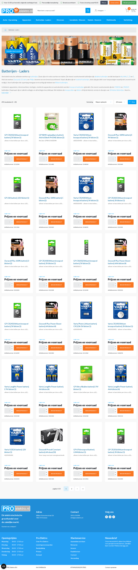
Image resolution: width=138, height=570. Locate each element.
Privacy (38, 551)
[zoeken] (87, 10)
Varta (25, 79)
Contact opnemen (110, 567)
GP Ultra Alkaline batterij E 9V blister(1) (85, 387)
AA (121, 76)
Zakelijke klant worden (13, 51)
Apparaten (26, 20)
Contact (74, 555)
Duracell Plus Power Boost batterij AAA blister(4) (119, 262)
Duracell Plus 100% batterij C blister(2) (51, 199)
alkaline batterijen (101, 76)
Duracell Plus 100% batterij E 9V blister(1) (120, 136)
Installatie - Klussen (77, 20)
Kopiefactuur (75, 551)
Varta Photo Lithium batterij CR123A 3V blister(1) (85, 324)
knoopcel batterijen (77, 87)
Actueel (39, 555)
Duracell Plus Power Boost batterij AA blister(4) (50, 324)
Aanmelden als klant (78, 541)
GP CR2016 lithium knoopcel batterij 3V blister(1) (120, 450)
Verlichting (128, 20)
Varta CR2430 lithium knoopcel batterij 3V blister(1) (85, 199)
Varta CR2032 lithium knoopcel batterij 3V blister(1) (85, 136)
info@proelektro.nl (77, 518)
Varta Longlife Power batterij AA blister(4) (51, 387)
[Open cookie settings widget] (3, 566)
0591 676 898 (75, 515)
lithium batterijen (61, 82)
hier (124, 546)
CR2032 (117, 87)
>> (83, 489)
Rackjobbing (40, 548)
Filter (133, 102)
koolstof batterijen (82, 79)
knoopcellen (69, 90)
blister (79, 90)
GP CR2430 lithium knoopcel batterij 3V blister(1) (51, 262)
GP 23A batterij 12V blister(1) (16, 198)
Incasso (73, 548)
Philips (32, 79)
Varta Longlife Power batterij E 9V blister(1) (16, 387)
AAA (124, 76)
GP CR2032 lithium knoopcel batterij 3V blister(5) (85, 262)
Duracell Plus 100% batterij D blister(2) (16, 262)
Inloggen (101, 10)
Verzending (75, 558)
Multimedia (111, 20)
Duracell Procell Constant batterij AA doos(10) (50, 450)
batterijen (34, 76)
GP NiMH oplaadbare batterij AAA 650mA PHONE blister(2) (51, 136)
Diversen (60, 20)
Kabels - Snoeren (94, 20)
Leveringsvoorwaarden (44, 545)
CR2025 (126, 87)
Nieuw (104, 3)
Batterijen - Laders (43, 20)
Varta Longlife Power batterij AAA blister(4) (120, 387)
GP (21, 79)
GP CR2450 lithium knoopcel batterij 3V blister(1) (16, 324)
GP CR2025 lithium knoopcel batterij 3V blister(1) (120, 199)
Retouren (74, 545)
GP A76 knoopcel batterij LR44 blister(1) (83, 450)
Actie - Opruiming (10, 20)
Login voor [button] (7, 150)
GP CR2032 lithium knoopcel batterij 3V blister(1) (16, 136)
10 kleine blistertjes (117, 90)
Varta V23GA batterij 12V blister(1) (15, 450)
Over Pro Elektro (42, 541)
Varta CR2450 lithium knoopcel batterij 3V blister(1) (120, 324)
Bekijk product (22, 159)
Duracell (16, 79)
